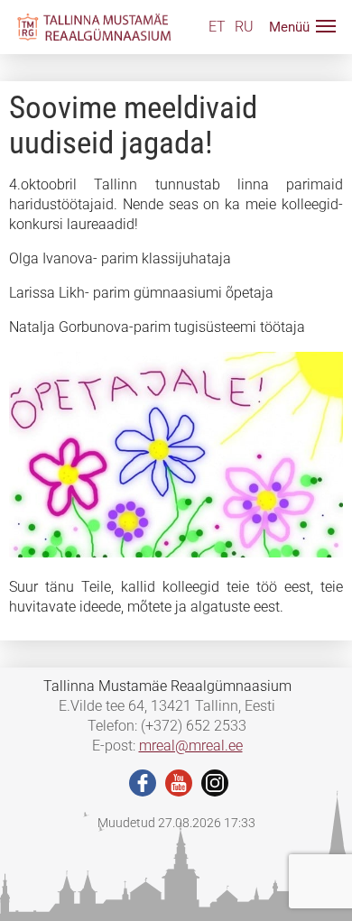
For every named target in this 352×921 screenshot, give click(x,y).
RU (244, 26)
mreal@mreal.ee (191, 745)
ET (217, 26)
